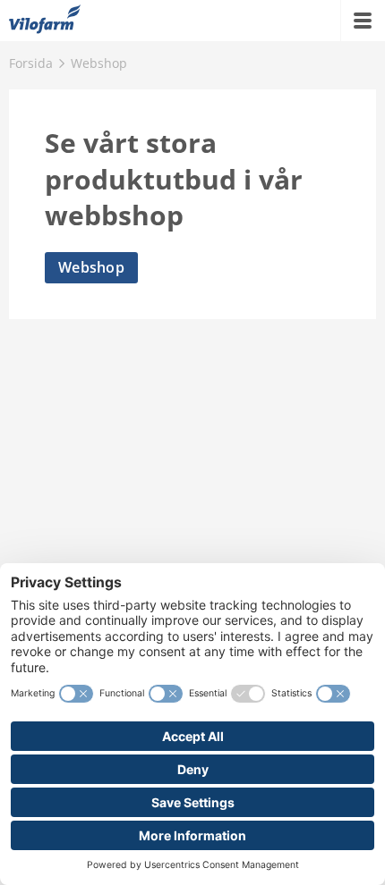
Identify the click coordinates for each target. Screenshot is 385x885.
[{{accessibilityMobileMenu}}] (362, 20)
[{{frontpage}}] (45, 20)
